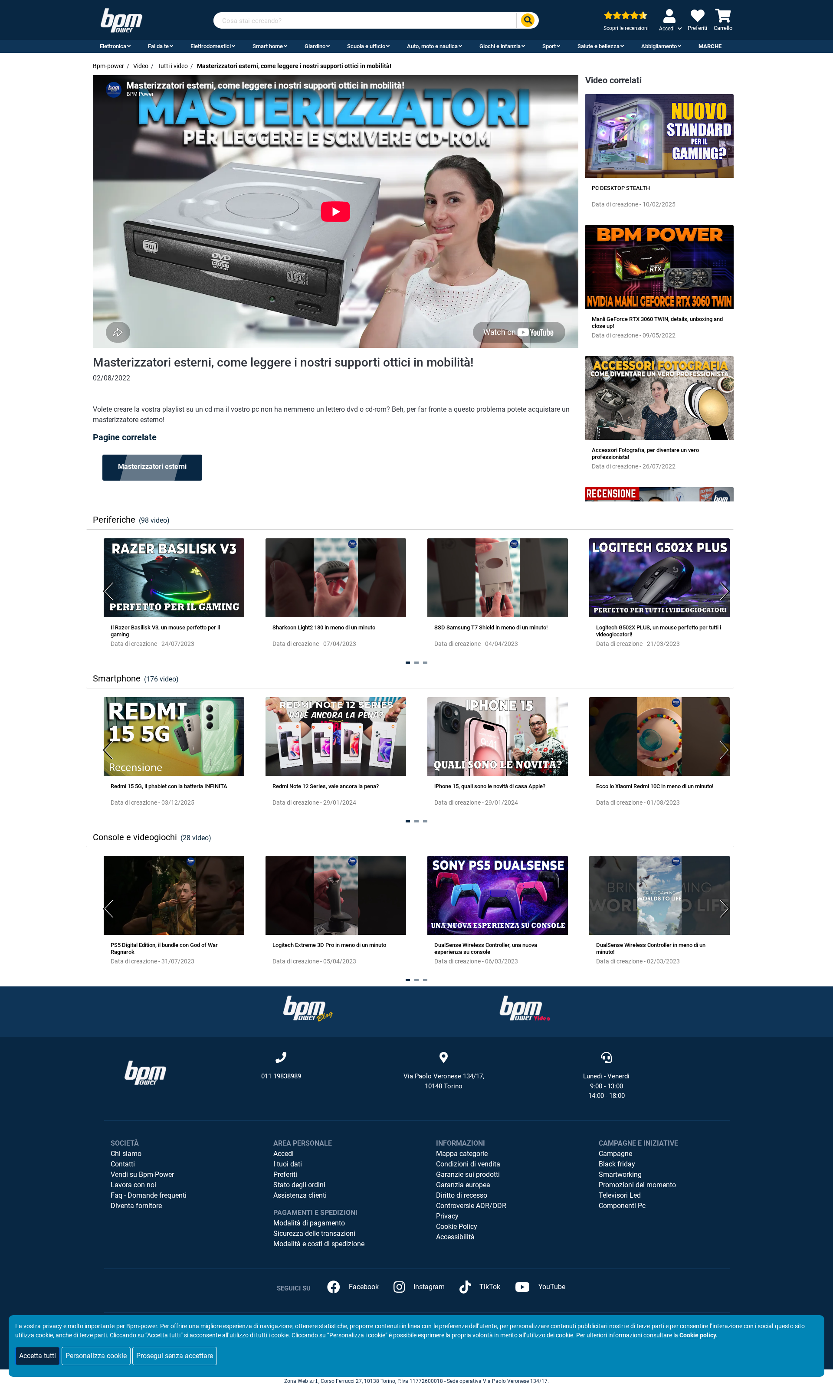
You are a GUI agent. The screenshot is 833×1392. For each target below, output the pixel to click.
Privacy (447, 1216)
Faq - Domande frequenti (149, 1195)
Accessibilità (455, 1237)
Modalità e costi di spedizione (318, 1244)
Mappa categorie (462, 1154)
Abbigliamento (659, 46)
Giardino (315, 46)
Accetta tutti (37, 1356)
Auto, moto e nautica (432, 46)
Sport (549, 46)
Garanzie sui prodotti (468, 1174)
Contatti (123, 1164)
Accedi (283, 1154)
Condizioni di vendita (468, 1164)
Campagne (615, 1154)
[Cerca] (527, 20)
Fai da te (158, 46)
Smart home (268, 46)
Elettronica (113, 46)
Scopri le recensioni (626, 28)
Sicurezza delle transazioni (314, 1233)
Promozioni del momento (637, 1185)
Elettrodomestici (210, 46)
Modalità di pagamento (309, 1223)
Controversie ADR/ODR (471, 1206)
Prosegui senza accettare (174, 1356)
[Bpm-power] (121, 20)
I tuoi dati (287, 1164)
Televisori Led (620, 1195)
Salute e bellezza (598, 46)
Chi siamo (126, 1154)
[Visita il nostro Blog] (308, 1008)
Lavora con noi (133, 1185)
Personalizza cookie (96, 1356)
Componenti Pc (622, 1206)
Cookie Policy (456, 1226)
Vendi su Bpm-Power (142, 1174)
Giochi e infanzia (500, 46)
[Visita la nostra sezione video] (525, 1008)
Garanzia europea (463, 1185)
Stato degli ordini (299, 1185)
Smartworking (620, 1174)
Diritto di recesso (461, 1195)
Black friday (617, 1164)
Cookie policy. (698, 1335)
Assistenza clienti (300, 1195)
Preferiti (285, 1174)
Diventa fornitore (136, 1206)
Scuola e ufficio (366, 46)
